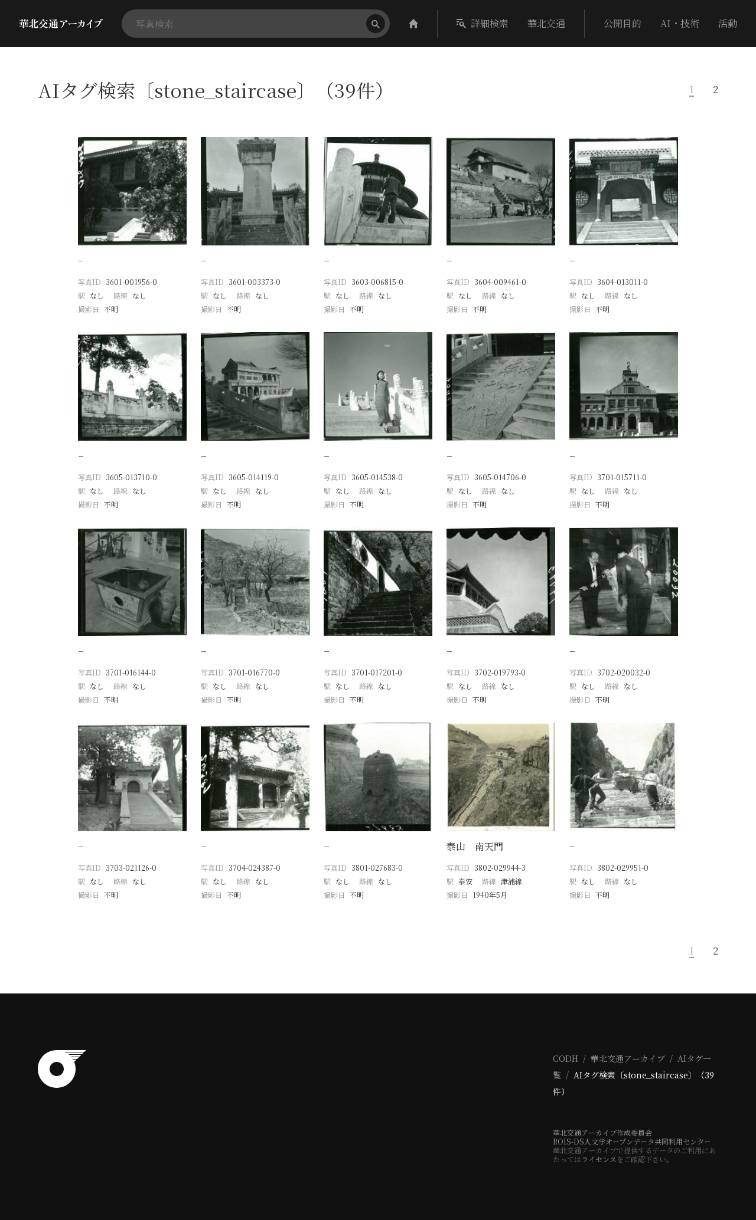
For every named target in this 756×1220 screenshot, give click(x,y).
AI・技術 (679, 23)
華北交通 (546, 23)
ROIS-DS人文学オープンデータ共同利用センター (632, 1141)
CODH (565, 1058)
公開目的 (622, 23)
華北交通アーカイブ (628, 1058)
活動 (727, 23)
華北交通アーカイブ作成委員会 (602, 1132)
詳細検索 (490, 23)
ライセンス (599, 1159)
